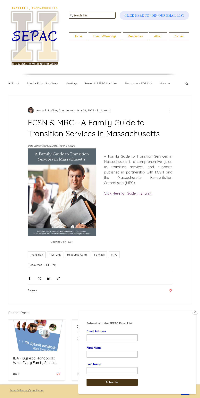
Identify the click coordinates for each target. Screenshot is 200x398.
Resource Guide (77, 254)
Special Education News (42, 83)
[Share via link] (58, 278)
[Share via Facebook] (29, 278)
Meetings (71, 83)
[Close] (195, 311)
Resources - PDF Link (138, 83)
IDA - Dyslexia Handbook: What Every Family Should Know (34, 360)
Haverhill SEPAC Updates (101, 83)
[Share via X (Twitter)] (39, 278)
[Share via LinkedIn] (49, 278)
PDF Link (55, 254)
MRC (114, 254)
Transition (36, 254)
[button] (187, 83)
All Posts (13, 83)
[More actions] (170, 110)
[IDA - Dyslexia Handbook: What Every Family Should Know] (36, 335)
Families (99, 254)
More (163, 83)
